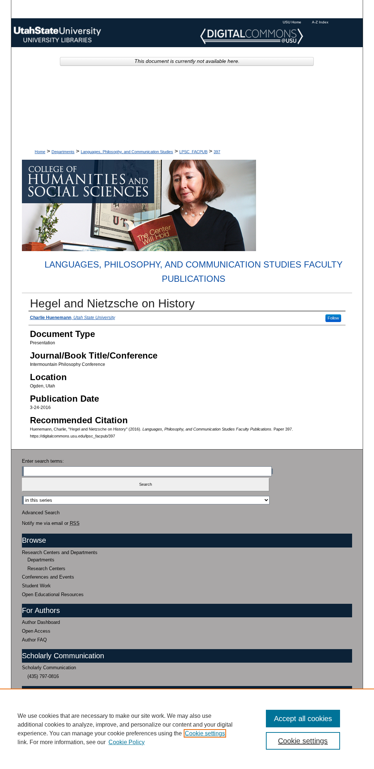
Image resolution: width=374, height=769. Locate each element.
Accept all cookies (303, 719)
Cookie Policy (126, 742)
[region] (187, 729)
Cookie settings (205, 733)
